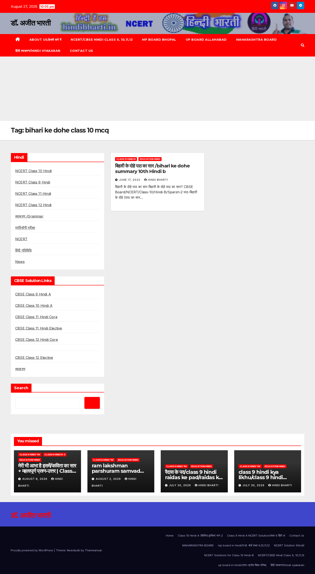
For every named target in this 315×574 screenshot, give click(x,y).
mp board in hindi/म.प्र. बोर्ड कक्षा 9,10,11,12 (244, 545)
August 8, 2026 (35, 478)
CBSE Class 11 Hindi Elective (38, 328)
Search (21, 388)
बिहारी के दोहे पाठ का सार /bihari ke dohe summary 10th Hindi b (152, 168)
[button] (302, 45)
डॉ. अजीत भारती (31, 22)
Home (170, 535)
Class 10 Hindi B (126, 159)
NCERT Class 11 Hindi (33, 193)
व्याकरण (20, 369)
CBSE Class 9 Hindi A (33, 294)
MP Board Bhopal (159, 40)
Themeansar (93, 550)
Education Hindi (150, 159)
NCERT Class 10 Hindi (33, 171)
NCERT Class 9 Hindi (32, 182)
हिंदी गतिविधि (23, 250)
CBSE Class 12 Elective (34, 357)
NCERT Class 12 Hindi (33, 205)
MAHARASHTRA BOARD (256, 40)
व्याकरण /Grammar (29, 216)
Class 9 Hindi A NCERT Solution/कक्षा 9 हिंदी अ (256, 535)
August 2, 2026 (109, 478)
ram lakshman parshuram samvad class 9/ (116, 470)
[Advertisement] (157, 89)
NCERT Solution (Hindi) (289, 545)
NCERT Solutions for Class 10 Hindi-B (229, 555)
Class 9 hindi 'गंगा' (30, 454)
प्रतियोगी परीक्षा (25, 227)
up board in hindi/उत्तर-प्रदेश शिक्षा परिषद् (242, 565)
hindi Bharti (158, 179)
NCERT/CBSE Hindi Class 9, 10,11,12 (102, 40)
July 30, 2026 (180, 485)
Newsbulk (73, 550)
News (20, 261)
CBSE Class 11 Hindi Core (36, 317)
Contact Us (81, 51)
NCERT (21, 239)
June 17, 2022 (130, 179)
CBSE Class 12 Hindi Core (36, 339)
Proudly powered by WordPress (32, 550)
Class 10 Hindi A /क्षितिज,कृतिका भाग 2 (200, 535)
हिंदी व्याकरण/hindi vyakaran (37, 51)
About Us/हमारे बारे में (45, 40)
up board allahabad (206, 40)
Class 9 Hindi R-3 (54, 454)
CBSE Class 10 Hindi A (33, 305)
